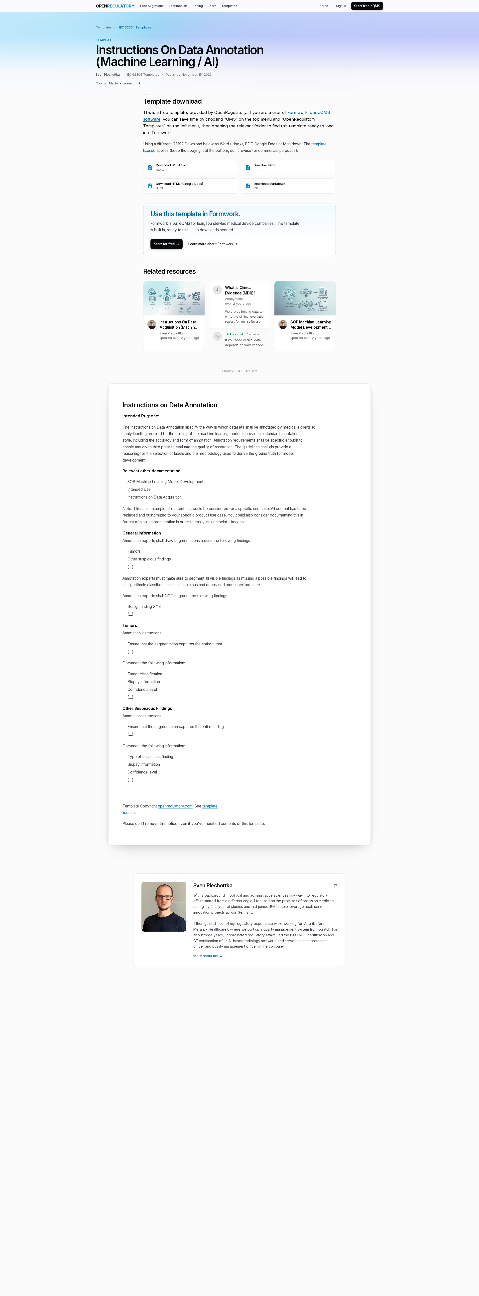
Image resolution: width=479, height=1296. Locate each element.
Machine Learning (122, 83)
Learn (212, 6)
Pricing (198, 6)
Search (323, 6)
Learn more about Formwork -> (213, 244)
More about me (208, 956)
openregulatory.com (175, 806)
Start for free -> (166, 244)
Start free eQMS (367, 6)
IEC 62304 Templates (135, 27)
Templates (229, 6)
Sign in (341, 6)
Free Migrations (152, 6)
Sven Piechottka (108, 74)
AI (139, 83)
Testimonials (178, 6)
